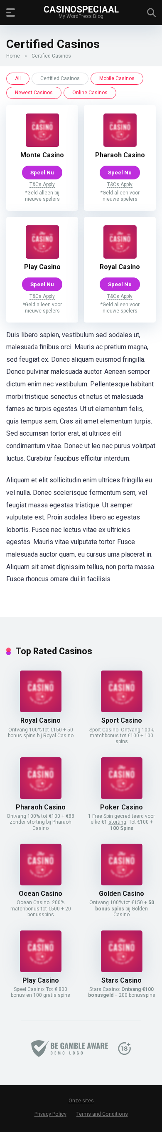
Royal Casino (120, 267)
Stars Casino (121, 980)
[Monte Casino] (42, 145)
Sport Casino (121, 720)
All (18, 78)
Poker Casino (121, 807)
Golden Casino (121, 894)
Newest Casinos (34, 93)
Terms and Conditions (102, 1114)
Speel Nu (42, 172)
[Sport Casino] (121, 710)
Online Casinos (90, 93)
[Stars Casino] (121, 970)
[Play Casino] (42, 256)
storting (117, 822)
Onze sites (81, 1101)
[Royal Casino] (120, 256)
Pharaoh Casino (120, 155)
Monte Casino (42, 155)
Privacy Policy (50, 1114)
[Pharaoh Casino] (120, 145)
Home (13, 56)
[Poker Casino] (121, 797)
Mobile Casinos (117, 78)
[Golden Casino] (121, 883)
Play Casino (42, 267)
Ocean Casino (40, 894)
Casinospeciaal (81, 9)
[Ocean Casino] (40, 883)
